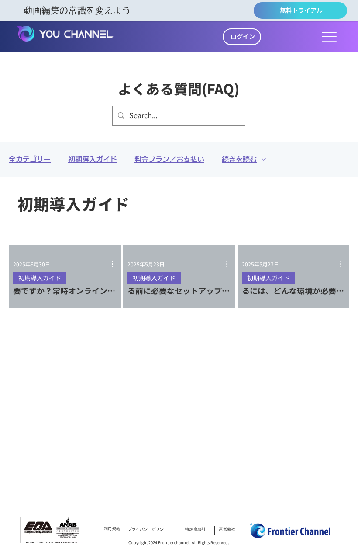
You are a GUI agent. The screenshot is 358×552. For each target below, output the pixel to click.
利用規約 (112, 528)
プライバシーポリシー (148, 529)
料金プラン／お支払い (169, 159)
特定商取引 (195, 529)
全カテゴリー (30, 159)
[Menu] (329, 36)
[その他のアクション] (115, 264)
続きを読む (239, 159)
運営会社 (227, 529)
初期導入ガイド (92, 159)
